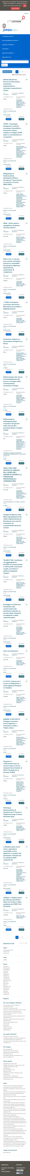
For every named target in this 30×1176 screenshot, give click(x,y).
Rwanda (5, 536)
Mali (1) (5, 985)
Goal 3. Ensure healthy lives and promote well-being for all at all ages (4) (14, 1114)
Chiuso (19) (6, 951)
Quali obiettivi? (6, 57)
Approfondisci (15, 8)
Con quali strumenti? (8, 44)
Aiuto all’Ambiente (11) (9, 1069)
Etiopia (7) (6, 966)
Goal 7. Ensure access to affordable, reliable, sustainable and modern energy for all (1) (14, 1145)
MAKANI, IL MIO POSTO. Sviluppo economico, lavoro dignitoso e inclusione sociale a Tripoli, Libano (11, 723)
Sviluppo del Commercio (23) (10, 1066)
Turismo (18, 631)
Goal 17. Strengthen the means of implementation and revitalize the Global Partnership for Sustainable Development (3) (14, 1118)
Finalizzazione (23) (8, 950)
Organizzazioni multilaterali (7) (11, 1052)
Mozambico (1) (7, 986)
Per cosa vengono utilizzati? (10, 40)
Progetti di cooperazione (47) (10, 1036)
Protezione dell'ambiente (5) (10, 1022)
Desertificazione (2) (8, 1079)
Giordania (5, 915)
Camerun (5, 280)
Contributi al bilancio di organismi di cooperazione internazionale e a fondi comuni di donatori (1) (14, 1041)
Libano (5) (5, 971)
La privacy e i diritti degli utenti (7, 1168)
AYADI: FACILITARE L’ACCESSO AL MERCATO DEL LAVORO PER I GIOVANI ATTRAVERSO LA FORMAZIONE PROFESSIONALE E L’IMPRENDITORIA (12, 474)
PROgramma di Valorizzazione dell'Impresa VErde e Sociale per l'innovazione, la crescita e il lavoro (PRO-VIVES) (12, 179)
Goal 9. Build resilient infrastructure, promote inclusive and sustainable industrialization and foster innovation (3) (14, 1123)
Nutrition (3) (6, 1074)
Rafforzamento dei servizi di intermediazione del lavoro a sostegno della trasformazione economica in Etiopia (12, 381)
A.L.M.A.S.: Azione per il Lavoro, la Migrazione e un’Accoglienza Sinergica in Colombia (12, 684)
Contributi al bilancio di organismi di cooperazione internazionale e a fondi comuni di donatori (14, 454)
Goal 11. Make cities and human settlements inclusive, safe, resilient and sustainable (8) (14, 1103)
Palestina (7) (6, 968)
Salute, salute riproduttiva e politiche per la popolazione (20, 783)
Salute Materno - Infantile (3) (10, 1076)
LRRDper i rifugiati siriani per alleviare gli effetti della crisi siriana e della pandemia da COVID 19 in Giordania (12, 902)
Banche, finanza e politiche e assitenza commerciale (21, 147)
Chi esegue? (5, 48)
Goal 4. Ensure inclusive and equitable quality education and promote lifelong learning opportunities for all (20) (14, 1093)
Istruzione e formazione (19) (10, 1008)
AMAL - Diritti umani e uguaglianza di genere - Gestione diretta (11, 225)
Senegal (5, 193)
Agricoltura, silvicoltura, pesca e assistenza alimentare (21, 200)
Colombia (5, 696)
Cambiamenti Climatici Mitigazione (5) (13, 1073)
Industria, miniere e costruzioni (21, 151)
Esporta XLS (8, 71)
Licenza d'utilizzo (5, 1171)
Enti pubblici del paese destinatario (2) (12, 1055)
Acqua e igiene (19, 194)
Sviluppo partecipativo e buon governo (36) (13, 1065)
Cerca (5, 65)
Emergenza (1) (6, 1030)
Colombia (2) (6, 979)
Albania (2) (6, 975)
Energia (18, 149)
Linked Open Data (20, 1168)
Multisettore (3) (7, 1027)
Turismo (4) (6, 1023)
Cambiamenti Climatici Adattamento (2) (13, 1077)
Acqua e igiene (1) (7, 1028)
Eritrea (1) (5, 983)
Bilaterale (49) (6, 1152)
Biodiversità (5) (7, 1071)
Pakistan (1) (6, 988)
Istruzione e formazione (19, 100)
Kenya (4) (5, 972)
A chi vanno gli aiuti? (7, 36)
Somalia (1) (6, 992)
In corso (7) (6, 953)
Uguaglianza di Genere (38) (10, 1063)
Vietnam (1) (6, 994)
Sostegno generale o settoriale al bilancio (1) (14, 1038)
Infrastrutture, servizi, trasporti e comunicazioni (21, 103)
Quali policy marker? (7, 53)
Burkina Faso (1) (7, 980)
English (26, 13)
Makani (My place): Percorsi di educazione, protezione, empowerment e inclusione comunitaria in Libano (12, 84)
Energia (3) (6, 1025)
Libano (4, 99)
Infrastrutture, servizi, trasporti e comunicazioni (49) (11, 1005)
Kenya (4, 352)
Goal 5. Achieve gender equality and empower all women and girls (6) (14, 1106)
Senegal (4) (6, 974)
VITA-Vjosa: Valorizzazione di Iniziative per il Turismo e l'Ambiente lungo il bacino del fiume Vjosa (12, 812)
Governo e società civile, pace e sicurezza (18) (14, 1009)
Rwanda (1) (6, 989)
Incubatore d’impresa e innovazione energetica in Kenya (12, 341)
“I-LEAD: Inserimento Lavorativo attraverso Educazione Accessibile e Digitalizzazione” (12, 305)
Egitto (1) (5, 982)
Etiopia (5, 317)
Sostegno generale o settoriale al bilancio (14, 501)
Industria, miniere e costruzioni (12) (12, 1011)
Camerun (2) (6, 977)
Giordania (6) (6, 969)
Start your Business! (10, 651)
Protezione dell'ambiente (19, 627)
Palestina (5, 236)
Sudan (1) (5, 991)
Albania (5, 825)
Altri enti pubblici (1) (8, 1057)
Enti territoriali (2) (8, 1054)
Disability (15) (6, 1068)
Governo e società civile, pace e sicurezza (20, 106)
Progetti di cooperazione (9, 111)
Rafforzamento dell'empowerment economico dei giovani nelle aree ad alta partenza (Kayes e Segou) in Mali (12, 424)
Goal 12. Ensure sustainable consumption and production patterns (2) (14, 1126)
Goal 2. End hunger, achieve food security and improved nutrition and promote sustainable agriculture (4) (14, 1110)
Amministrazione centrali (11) (10, 1051)
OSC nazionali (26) (7, 1049)
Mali (4, 438)
